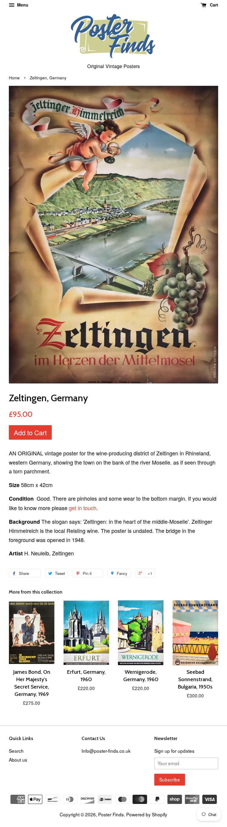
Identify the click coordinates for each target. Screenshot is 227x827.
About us (18, 759)
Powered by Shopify (146, 814)
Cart (213, 5)
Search (16, 750)
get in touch (82, 508)
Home (14, 77)
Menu (22, 5)
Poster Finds (111, 814)
